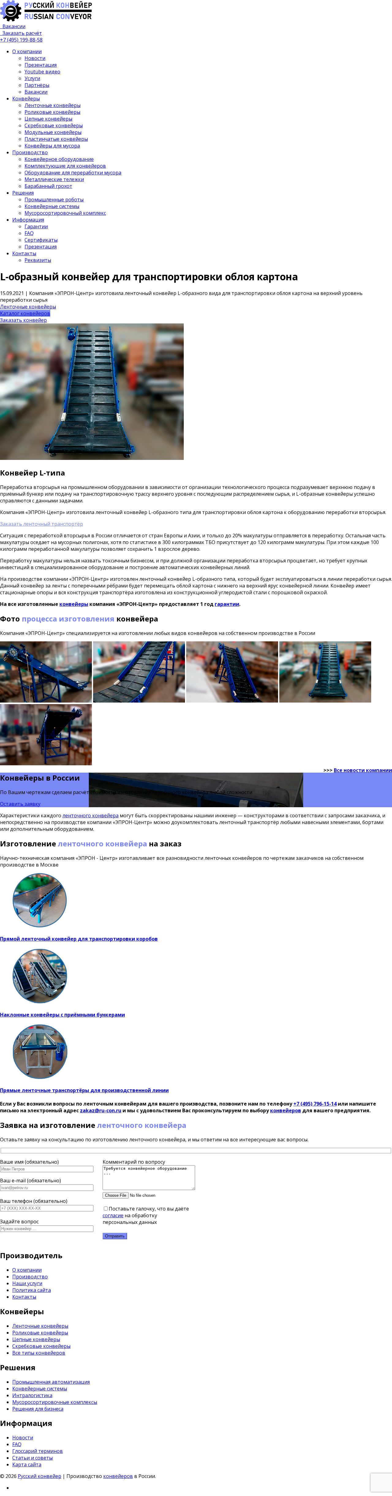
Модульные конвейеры (52, 132)
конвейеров (285, 1110)
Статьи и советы (32, 1457)
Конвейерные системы (51, 206)
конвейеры (73, 604)
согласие (113, 1215)
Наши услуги (27, 1283)
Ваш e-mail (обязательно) (30, 1180)
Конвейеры (26, 98)
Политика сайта (31, 1290)
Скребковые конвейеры (53, 125)
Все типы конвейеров (38, 1352)
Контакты (24, 253)
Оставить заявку (20, 803)
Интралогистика (32, 1395)
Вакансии (35, 91)
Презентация (40, 65)
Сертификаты (41, 240)
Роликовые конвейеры (52, 112)
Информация (28, 219)
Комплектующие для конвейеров (65, 165)
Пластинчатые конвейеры (56, 139)
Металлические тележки (54, 179)
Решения (23, 192)
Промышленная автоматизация (51, 1381)
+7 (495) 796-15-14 (315, 1103)
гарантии (227, 604)
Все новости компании (363, 770)
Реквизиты (37, 260)
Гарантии (36, 226)
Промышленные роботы (54, 199)
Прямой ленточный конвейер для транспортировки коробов (79, 938)
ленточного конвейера (90, 815)
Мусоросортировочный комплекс (65, 213)
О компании (27, 51)
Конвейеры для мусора (52, 145)
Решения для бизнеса (37, 1408)
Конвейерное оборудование (59, 159)
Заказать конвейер (23, 320)
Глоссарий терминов (37, 1451)
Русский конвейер (39, 1476)
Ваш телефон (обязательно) (33, 1201)
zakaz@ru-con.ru (100, 1110)
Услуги (32, 78)
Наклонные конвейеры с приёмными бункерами (62, 1014)
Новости (34, 58)
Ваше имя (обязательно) (29, 1161)
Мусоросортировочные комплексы (54, 1402)
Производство (30, 152)
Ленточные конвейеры (52, 105)
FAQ (29, 233)
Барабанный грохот (48, 186)
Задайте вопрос (19, 1221)
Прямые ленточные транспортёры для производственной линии (84, 1090)
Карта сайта (26, 1464)
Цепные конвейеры (48, 118)
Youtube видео (42, 71)
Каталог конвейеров (25, 313)
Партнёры (36, 85)
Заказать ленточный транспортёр (41, 523)
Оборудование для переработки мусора (72, 172)
